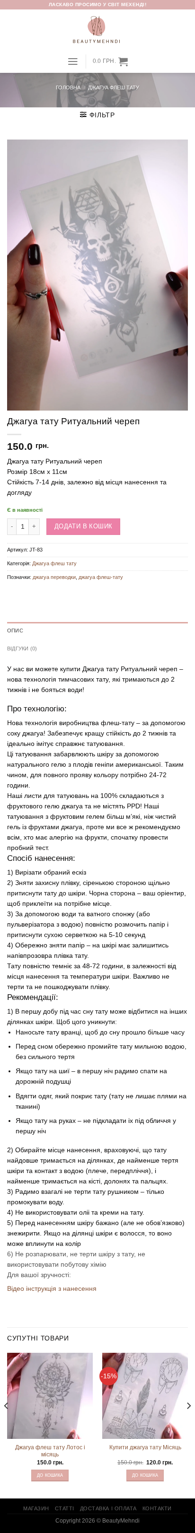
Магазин (36, 1508)
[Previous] (6, 1424)
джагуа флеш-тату (101, 577)
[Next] (188, 1424)
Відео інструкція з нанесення (52, 1288)
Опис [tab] (15, 630)
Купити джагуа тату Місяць (145, 1447)
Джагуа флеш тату (113, 87)
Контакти (157, 1508)
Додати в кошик (83, 526)
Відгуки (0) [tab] (22, 648)
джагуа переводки (54, 577)
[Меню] (73, 61)
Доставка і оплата (108, 1508)
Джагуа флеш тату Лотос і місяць (50, 1450)
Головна (68, 87)
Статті (64, 1508)
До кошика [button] (50, 1475)
